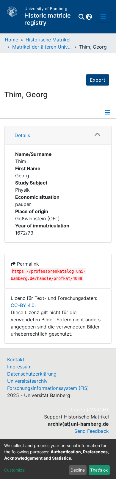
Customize (14, 469)
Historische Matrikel (48, 40)
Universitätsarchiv (27, 381)
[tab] (58, 135)
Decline (77, 469)
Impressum (19, 367)
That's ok (99, 469)
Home (11, 40)
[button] (89, 16)
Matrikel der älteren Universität (42, 47)
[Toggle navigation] (103, 17)
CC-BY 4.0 (23, 305)
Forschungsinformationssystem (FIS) (48, 388)
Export (97, 80)
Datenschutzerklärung (32, 374)
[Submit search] (81, 16)
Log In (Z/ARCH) (90, 410)
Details (22, 135)
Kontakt (15, 359)
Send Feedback (91, 431)
